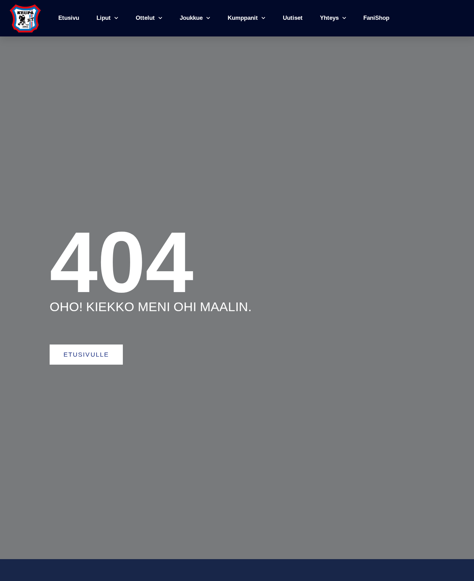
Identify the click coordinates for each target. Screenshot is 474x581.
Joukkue (191, 18)
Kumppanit (243, 18)
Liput (103, 18)
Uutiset (293, 18)
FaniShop (376, 18)
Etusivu (68, 18)
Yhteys (329, 18)
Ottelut (145, 18)
